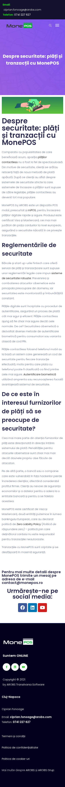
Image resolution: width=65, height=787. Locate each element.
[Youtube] (42, 607)
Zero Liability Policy (29, 524)
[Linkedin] (32, 607)
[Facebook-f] (6, 667)
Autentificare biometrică (39, 374)
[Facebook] (22, 607)
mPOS (32, 210)
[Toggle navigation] (57, 25)
